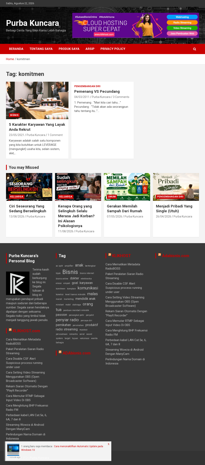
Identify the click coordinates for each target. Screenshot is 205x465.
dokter (74, 278)
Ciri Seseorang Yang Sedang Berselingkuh (27, 208)
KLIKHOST (121, 255)
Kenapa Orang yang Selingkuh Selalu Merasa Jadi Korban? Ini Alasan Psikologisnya (76, 216)
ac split (59, 266)
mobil (68, 304)
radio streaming (67, 329)
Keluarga (16, 196)
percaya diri (86, 320)
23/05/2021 (16, 135)
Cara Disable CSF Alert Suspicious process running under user (24, 363)
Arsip (89, 49)
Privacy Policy (112, 49)
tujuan (75, 338)
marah (59, 299)
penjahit (90, 315)
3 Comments (121, 97)
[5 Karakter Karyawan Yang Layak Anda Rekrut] (37, 100)
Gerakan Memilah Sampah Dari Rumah (124, 208)
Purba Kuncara (32, 23)
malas (92, 293)
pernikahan (63, 325)
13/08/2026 (16, 216)
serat (81, 334)
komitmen (60, 288)
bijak (58, 273)
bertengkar (90, 266)
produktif (91, 325)
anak (79, 265)
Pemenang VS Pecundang (97, 91)
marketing (69, 299)
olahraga (76, 304)
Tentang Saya (41, 49)
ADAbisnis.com (76, 353)
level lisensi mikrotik (75, 294)
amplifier (69, 266)
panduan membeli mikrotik (76, 310)
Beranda (16, 49)
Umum (112, 196)
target (67, 338)
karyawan (86, 283)
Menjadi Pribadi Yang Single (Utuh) (174, 208)
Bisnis (14, 115)
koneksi (59, 294)
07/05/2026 (114, 216)
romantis (73, 334)
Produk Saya (69, 49)
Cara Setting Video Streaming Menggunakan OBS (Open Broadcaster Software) (25, 377)
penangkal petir (76, 315)
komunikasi (88, 288)
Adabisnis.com (175, 255)
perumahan (78, 325)
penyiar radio (67, 319)
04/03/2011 (81, 97)
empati (66, 283)
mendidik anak (85, 299)
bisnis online (62, 278)
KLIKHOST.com (26, 330)
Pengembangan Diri (87, 86)
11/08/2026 (65, 231)
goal (75, 283)
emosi (59, 283)
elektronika (86, 278)
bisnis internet (87, 273)
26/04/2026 (163, 216)
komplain (71, 288)
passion (61, 315)
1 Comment (55, 135)
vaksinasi (84, 338)
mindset (60, 304)
